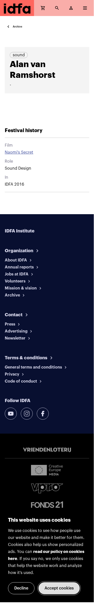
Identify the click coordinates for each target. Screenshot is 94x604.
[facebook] (43, 414)
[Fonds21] (47, 504)
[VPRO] (47, 488)
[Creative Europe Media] (47, 469)
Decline (21, 588)
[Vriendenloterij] (47, 450)
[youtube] (11, 414)
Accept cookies (59, 588)
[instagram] (27, 414)
